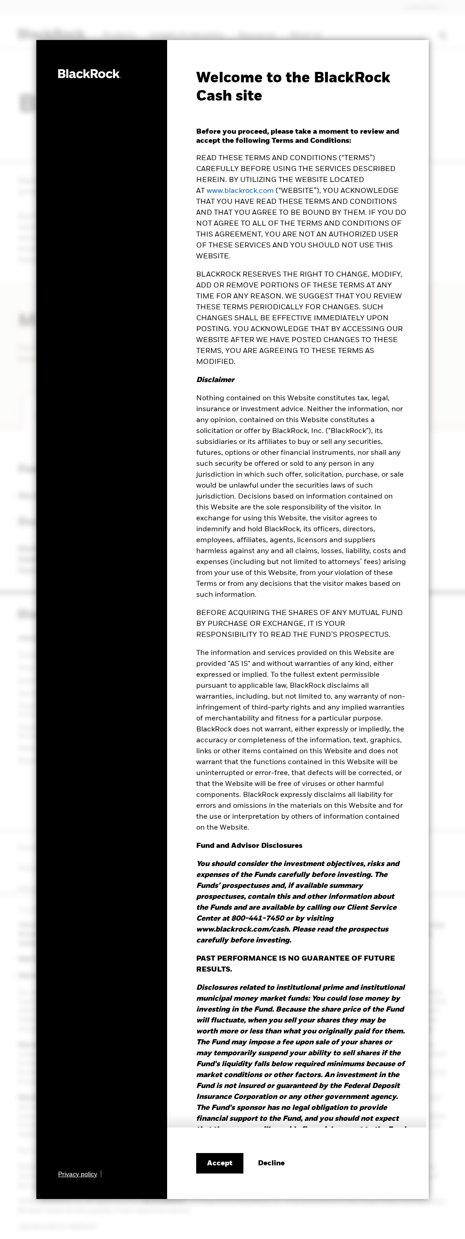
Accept (219, 1163)
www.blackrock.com (240, 191)
